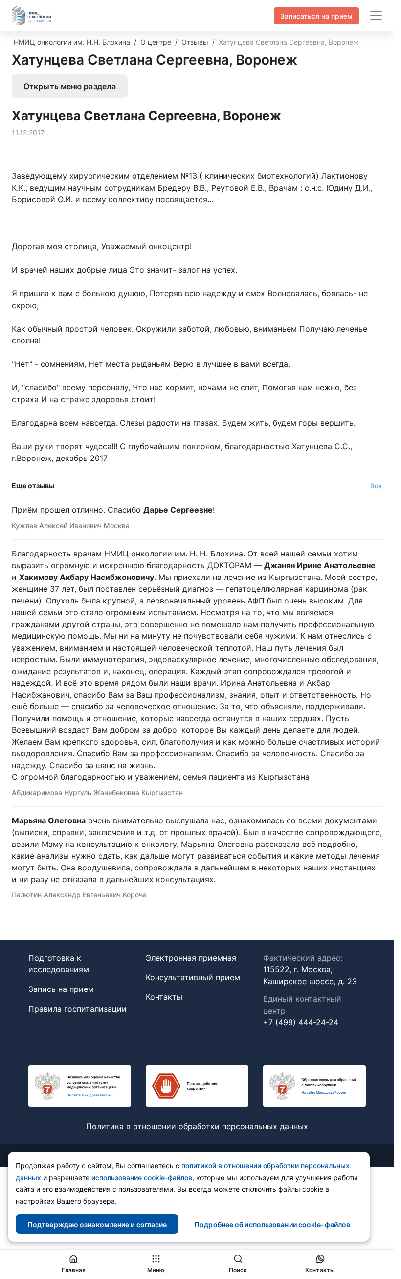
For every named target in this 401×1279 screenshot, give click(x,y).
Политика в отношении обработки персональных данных (197, 1126)
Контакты (164, 997)
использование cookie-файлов (141, 1177)
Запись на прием (61, 989)
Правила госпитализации (77, 1009)
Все (376, 486)
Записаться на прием (316, 16)
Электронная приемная (191, 958)
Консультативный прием (193, 977)
